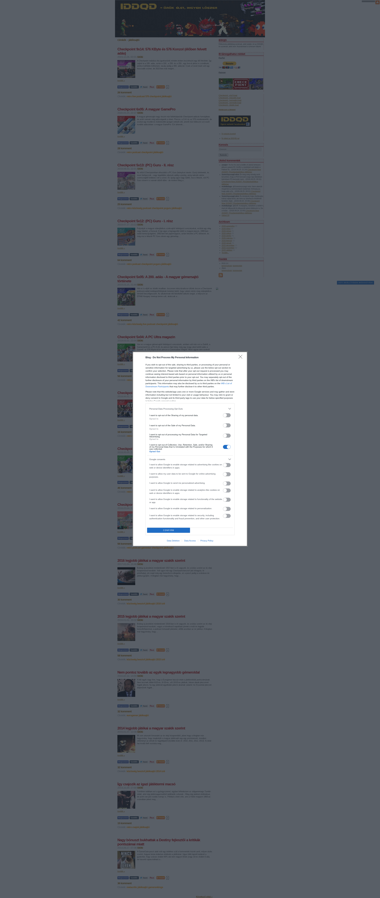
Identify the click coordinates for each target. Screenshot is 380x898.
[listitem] (190, 408)
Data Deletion (173, 540)
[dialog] (190, 449)
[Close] (241, 357)
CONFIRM (168, 530)
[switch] (227, 415)
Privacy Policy (206, 540)
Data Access (190, 540)
